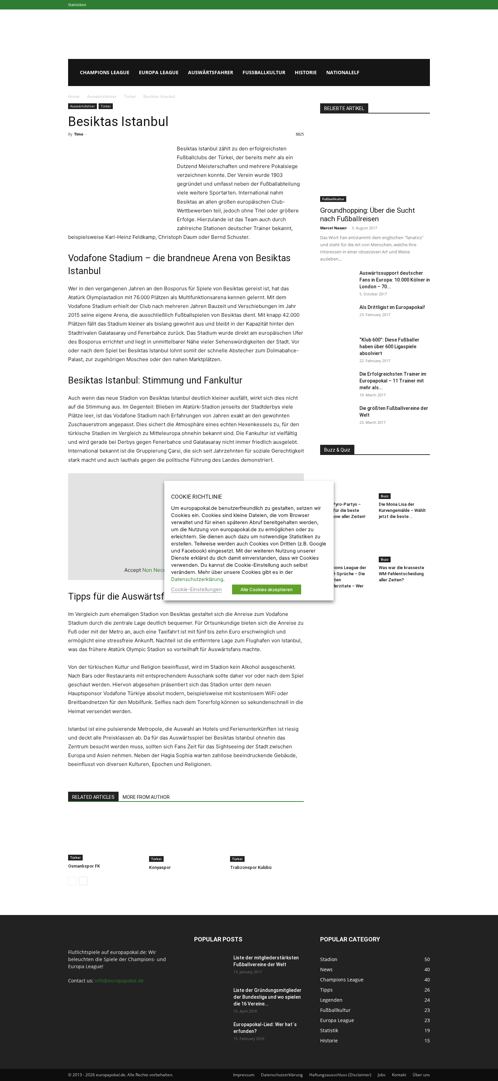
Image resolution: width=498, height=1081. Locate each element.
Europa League (159, 72)
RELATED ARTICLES (93, 797)
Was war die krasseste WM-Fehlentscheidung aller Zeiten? (401, 573)
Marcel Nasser (333, 227)
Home (74, 96)
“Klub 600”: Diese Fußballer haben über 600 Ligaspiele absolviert (389, 346)
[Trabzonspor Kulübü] (267, 836)
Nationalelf (342, 72)
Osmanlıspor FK (84, 866)
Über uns (421, 1075)
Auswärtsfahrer (210, 72)
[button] (422, 73)
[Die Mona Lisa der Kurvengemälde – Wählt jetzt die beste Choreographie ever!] (404, 481)
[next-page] (83, 881)
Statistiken (77, 4)
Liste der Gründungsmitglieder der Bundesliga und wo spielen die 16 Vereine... (267, 997)
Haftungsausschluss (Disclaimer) (340, 1075)
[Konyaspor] (186, 836)
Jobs (382, 1075)
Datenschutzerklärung (282, 1075)
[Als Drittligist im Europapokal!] (337, 316)
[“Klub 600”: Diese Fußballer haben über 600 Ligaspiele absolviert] (337, 348)
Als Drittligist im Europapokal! (392, 307)
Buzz (385, 496)
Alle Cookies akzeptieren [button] (267, 589)
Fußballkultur (264, 72)
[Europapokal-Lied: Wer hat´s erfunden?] (211, 1033)
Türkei (130, 96)
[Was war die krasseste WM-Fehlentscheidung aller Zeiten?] (404, 544)
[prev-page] (72, 881)
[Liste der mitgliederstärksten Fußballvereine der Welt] (211, 966)
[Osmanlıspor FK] (105, 835)
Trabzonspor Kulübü (250, 867)
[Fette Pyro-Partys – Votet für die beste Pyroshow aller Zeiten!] (346, 481)
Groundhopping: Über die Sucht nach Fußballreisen (367, 214)
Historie (306, 72)
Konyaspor (160, 867)
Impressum (243, 1075)
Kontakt (399, 1075)
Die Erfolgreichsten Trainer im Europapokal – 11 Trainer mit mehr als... (392, 380)
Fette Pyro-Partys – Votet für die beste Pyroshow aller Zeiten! (343, 510)
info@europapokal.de (119, 980)
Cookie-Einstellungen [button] (196, 589)
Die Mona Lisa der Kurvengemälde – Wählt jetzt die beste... (402, 510)
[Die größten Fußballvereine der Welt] (337, 417)
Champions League (104, 72)
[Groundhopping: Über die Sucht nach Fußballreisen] (375, 162)
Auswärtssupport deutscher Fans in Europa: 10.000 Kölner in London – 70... (394, 279)
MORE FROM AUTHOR (146, 797)
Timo (78, 134)
